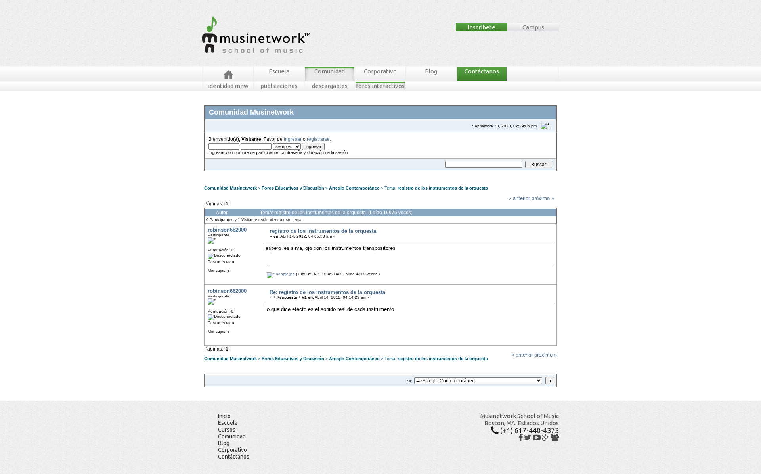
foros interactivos (380, 86)
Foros (221, 174)
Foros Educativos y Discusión (293, 188)
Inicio (224, 416)
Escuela (279, 71)
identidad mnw (228, 86)
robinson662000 (227, 230)
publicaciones (279, 86)
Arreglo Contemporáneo (354, 188)
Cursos (226, 429)
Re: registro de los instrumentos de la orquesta (327, 292)
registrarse (318, 139)
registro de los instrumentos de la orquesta (443, 188)
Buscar (280, 174)
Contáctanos (482, 71)
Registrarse (346, 174)
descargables (330, 86)
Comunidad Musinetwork (230, 188)
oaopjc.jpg (285, 274)
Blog (431, 71)
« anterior (519, 198)
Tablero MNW (302, 174)
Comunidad (329, 71)
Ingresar (325, 174)
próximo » (543, 198)
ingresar (293, 139)
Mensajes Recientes (251, 174)
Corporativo (380, 71)
